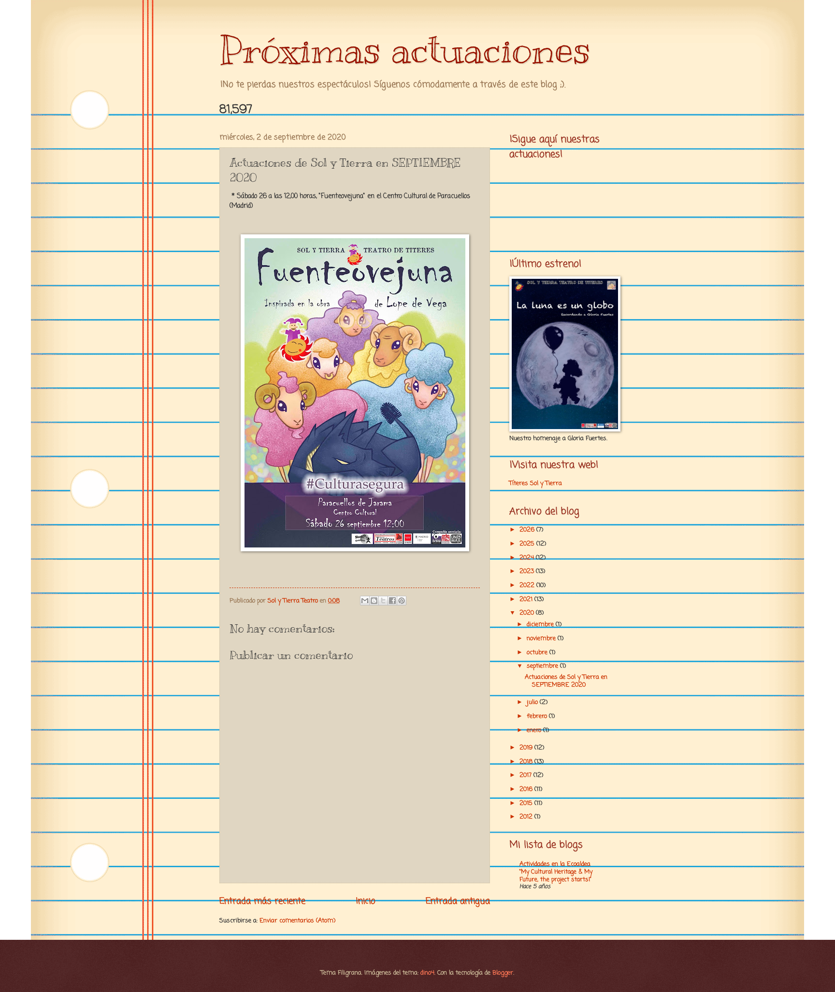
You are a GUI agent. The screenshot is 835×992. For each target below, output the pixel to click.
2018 (526, 761)
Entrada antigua (458, 901)
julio (533, 702)
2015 (526, 803)
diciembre (541, 624)
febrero (538, 716)
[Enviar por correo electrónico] (365, 600)
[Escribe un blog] (374, 600)
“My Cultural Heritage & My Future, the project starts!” (555, 875)
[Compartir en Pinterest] (401, 600)
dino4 (427, 973)
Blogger (502, 973)
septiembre (543, 666)
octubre (538, 652)
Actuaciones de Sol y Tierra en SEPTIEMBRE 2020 (566, 681)
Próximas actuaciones (404, 49)
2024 (527, 557)
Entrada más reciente (262, 901)
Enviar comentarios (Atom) (297, 920)
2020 (527, 613)
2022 (527, 585)
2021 (526, 599)
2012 (526, 816)
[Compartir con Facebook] (392, 600)
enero (535, 730)
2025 (527, 543)
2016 (526, 789)
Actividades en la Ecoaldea (554, 864)
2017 (526, 775)
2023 (527, 571)
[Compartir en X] (383, 600)
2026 (527, 529)
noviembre (542, 638)
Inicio (365, 901)
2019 (526, 747)
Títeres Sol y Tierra (535, 483)
